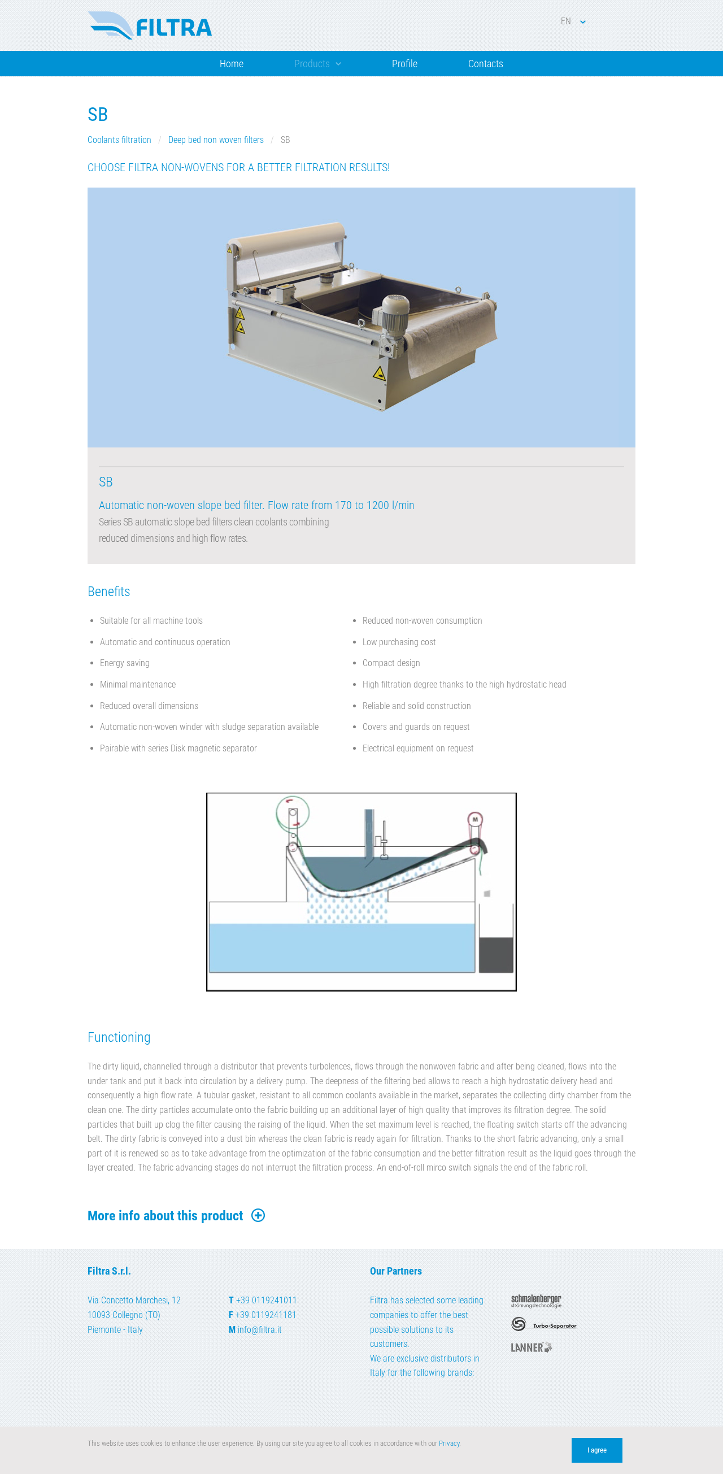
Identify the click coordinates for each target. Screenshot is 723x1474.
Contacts (485, 63)
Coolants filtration (119, 139)
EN (566, 21)
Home (231, 63)
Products (312, 63)
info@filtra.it (260, 1329)
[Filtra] (150, 25)
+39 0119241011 (266, 1300)
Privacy (449, 1443)
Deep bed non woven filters (216, 139)
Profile (404, 63)
